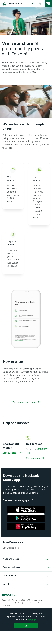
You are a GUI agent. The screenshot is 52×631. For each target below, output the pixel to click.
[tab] (26, 559)
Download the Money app (16, 500)
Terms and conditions (24, 402)
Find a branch (33, 458)
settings (32, 619)
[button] (15, 3)
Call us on (36, 451)
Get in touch (34, 444)
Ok (26, 625)
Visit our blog (9, 452)
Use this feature (11, 547)
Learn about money (11, 445)
